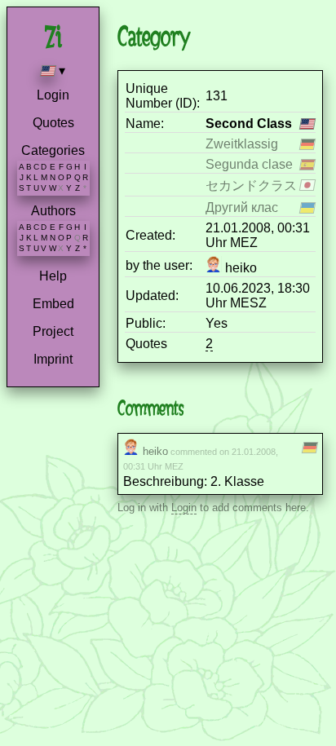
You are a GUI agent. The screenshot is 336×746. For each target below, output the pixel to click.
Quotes (53, 123)
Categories (53, 150)
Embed (53, 304)
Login (53, 95)
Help (53, 276)
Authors (53, 211)
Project (53, 331)
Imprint (53, 359)
